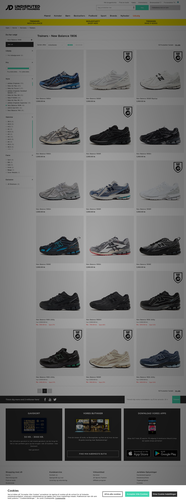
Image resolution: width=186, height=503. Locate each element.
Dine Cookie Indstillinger (164, 494)
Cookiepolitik (60, 498)
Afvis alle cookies (112, 494)
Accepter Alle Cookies (137, 494)
